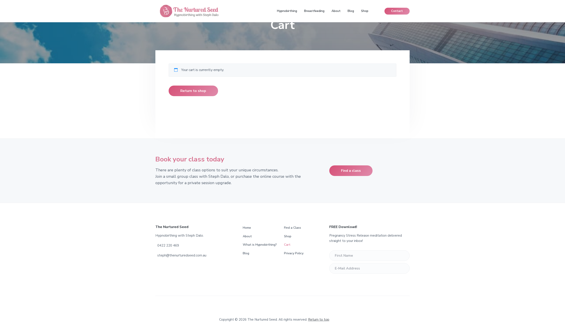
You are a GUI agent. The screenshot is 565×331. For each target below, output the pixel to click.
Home (247, 228)
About (247, 236)
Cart (287, 245)
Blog (246, 253)
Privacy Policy (293, 253)
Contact (397, 11)
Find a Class (292, 228)
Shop (287, 236)
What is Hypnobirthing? (260, 245)
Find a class (351, 170)
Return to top (318, 319)
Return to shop (193, 90)
